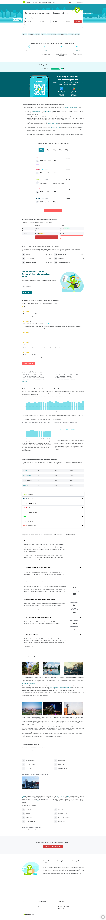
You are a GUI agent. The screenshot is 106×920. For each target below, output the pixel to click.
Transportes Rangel (27, 487)
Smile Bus (25, 482)
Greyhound (66, 107)
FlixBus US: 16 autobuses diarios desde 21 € (32, 374)
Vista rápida (30, 34)
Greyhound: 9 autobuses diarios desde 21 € (32, 376)
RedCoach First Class (55, 127)
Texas (39, 887)
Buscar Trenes (72, 237)
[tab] (27, 18)
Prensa (38, 906)
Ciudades (71, 34)
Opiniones (37, 34)
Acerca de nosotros (41, 901)
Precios (43, 34)
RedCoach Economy (27, 478)
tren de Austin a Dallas (53, 644)
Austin (68, 796)
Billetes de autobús (25, 887)
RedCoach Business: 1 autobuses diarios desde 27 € (34, 377)
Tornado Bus (25, 485)
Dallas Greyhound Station (28, 794)
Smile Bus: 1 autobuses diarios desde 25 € (64, 376)
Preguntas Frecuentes (62, 34)
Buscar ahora (74, 829)
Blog (54, 2)
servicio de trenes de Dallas (35, 800)
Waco (66, 119)
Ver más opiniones (28, 363)
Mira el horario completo (53, 210)
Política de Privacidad (62, 908)
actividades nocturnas (77, 718)
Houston (58, 796)
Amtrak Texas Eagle (37, 111)
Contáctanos (61, 901)
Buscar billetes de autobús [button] (53, 846)
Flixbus (71, 107)
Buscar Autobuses (46, 237)
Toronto (24, 797)
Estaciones (77, 34)
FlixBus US (45, 335)
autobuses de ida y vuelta (52, 123)
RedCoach (76, 107)
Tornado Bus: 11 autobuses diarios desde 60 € (65, 377)
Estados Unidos (33, 887)
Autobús (23, 901)
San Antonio (63, 796)
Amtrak (23, 796)
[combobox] (30, 21)
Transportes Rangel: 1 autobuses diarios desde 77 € (66, 379)
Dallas (43, 887)
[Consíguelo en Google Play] (74, 88)
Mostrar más (24, 381)
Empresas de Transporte (46, 2)
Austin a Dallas (48, 111)
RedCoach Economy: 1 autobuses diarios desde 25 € (34, 379)
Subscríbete (26, 292)
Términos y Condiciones (63, 906)
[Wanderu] (27, 2)
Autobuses (35, 2)
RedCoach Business (27, 475)
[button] (70, 2)
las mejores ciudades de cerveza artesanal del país (60, 687)
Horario (24, 34)
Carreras (39, 908)
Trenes (39, 2)
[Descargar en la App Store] (61, 88)
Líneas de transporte (52, 34)
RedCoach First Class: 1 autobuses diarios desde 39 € (66, 374)
